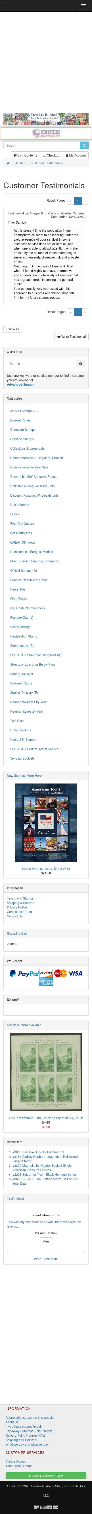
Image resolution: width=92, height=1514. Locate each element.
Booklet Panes (20, 420)
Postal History (20, 627)
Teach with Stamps (20, 898)
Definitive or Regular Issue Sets (32, 486)
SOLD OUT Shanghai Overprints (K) (35, 655)
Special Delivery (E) (24, 692)
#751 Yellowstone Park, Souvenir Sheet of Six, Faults (46, 1118)
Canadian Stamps (23, 429)
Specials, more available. (24, 1025)
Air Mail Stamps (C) (24, 411)
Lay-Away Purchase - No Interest (29, 1431)
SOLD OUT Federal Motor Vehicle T (35, 749)
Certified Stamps (22, 439)
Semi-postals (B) (22, 645)
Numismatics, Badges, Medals (31, 551)
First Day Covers (22, 523)
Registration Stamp (23, 636)
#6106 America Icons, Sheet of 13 (46, 868)
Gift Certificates (21, 533)
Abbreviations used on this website (30, 1417)
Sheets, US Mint (21, 673)
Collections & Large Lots (27, 448)
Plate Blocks (18, 598)
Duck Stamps (19, 504)
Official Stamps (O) (23, 570)
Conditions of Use (19, 911)
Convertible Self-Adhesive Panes (33, 476)
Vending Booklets (22, 758)
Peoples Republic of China (29, 580)
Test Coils (17, 720)
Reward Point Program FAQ (25, 1435)
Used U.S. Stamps (23, 739)
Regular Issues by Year (26, 711)
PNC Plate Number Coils (27, 608)
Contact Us (15, 916)
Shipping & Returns (20, 902)
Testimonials (16, 1198)
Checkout (53, 155)
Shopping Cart (17, 933)
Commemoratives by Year (28, 702)
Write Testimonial (73, 336)
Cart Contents (27, 155)
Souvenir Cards (21, 683)
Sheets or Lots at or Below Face (33, 664)
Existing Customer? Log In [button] (47, 1476)
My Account (77, 155)
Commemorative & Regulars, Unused (36, 457)
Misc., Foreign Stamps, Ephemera (34, 561)
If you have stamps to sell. (24, 1426)
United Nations (20, 730)
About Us (12, 1422)
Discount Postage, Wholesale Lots (34, 495)
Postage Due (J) (21, 617)
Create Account (16, 1461)
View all (13, 329)
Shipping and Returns (21, 1440)
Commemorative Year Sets (29, 467)
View (46, 1241)
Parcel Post (18, 589)
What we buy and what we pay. (27, 1444)
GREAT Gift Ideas (22, 542)
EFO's (14, 514)
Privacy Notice (17, 907)
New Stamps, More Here (24, 775)
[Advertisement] (46, 62)
